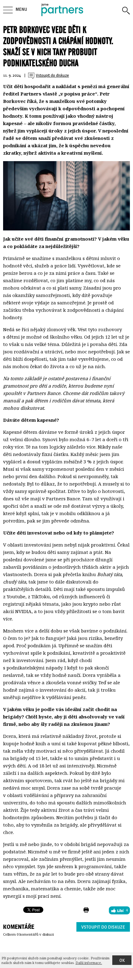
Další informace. (88, 962)
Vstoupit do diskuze (103, 927)
